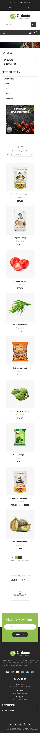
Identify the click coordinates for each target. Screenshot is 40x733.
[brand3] (20, 594)
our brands (20, 580)
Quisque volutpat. (20, 368)
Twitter (15, 724)
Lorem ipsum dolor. (20, 498)
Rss (20, 724)
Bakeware (8, 60)
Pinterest (29, 724)
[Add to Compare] (23, 179)
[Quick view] (23, 174)
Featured (7, 53)
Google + (24, 724)
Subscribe (20, 634)
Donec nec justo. (20, 455)
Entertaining (10, 64)
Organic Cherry (20, 238)
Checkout (28, 8)
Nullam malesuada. (20, 325)
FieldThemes (19, 729)
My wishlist (14, 8)
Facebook (10, 724)
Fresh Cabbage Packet (20, 194)
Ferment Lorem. (20, 281)
